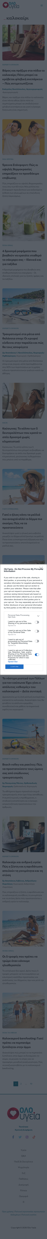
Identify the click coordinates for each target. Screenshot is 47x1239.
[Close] (41, 569)
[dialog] (23, 619)
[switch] (37, 622)
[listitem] (23, 616)
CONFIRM (14, 666)
